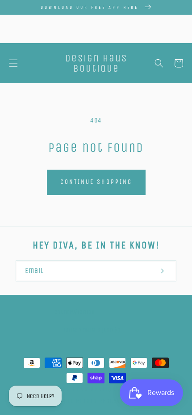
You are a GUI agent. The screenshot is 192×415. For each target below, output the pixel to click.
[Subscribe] (160, 270)
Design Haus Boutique (84, 389)
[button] (13, 63)
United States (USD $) (92, 330)
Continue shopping (96, 182)
